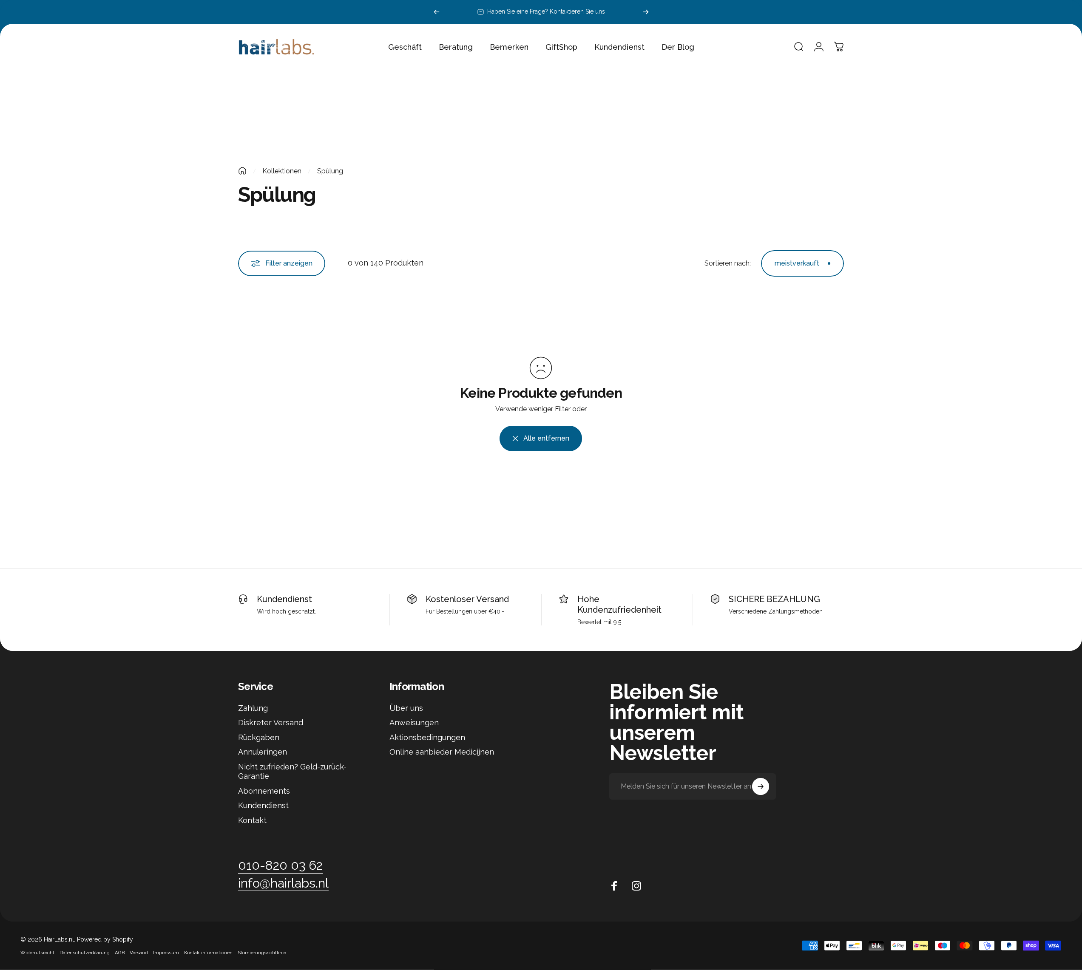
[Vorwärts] (645, 12)
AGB (120, 953)
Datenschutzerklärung (85, 953)
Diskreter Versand (270, 722)
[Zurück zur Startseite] (242, 171)
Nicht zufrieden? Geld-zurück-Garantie (292, 771)
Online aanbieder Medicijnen (441, 751)
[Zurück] (436, 12)
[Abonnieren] (760, 786)
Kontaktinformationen (208, 953)
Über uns (406, 708)
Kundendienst (284, 599)
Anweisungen (414, 722)
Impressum (166, 953)
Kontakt (252, 820)
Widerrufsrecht (37, 953)
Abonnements (264, 790)
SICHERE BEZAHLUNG (774, 599)
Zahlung (253, 708)
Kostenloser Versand (467, 599)
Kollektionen (281, 171)
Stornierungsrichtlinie (262, 953)
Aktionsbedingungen (427, 737)
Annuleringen (262, 751)
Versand (139, 953)
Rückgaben (258, 737)
